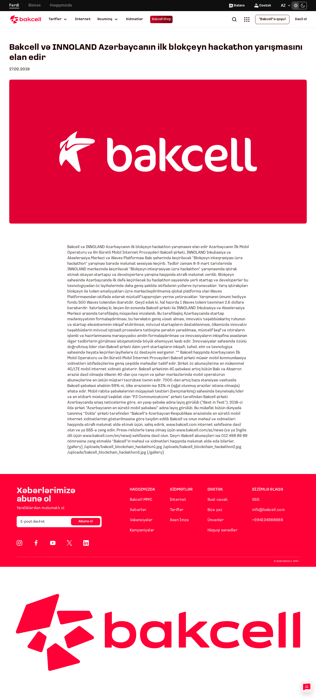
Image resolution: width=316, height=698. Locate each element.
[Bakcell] (25, 19)
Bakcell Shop (161, 19)
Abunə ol (85, 521)
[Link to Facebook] (36, 543)
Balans (239, 5)
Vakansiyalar (141, 520)
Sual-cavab (218, 500)
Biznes (34, 5)
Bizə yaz (215, 510)
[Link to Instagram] (19, 543)
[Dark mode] (303, 5)
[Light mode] (296, 5)
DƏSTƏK (215, 490)
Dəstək (265, 5)
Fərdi (14, 5)
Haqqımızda (61, 5)
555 (255, 500)
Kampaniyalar (142, 530)
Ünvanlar (216, 520)
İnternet (82, 19)
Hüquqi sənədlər (223, 530)
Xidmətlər (134, 19)
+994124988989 (267, 520)
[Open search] (235, 19)
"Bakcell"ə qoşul (272, 19)
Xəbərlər (138, 510)
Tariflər (55, 19)
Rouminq (104, 19)
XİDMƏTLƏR (181, 490)
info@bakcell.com (268, 510)
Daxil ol (301, 19)
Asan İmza (179, 520)
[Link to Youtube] (53, 543)
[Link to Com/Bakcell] (69, 543)
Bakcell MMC (141, 500)
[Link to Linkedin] (86, 543)
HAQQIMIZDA (142, 490)
